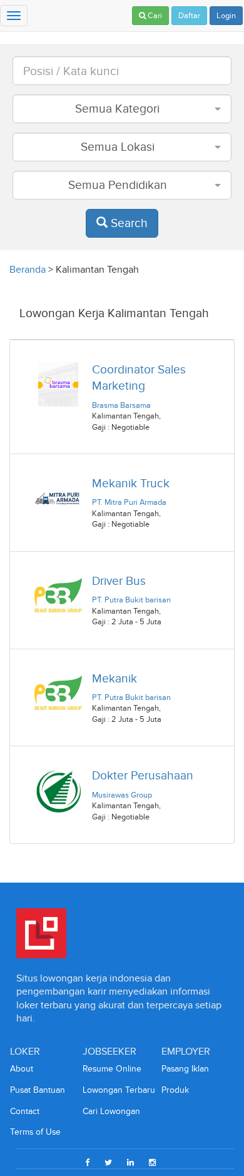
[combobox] (122, 108)
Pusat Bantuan (37, 1090)
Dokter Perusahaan (142, 775)
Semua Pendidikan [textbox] (117, 184)
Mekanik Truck (131, 483)
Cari (154, 15)
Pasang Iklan (185, 1068)
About (21, 1068)
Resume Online (112, 1068)
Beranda (27, 269)
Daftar (189, 15)
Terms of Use (35, 1132)
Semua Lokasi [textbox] (118, 146)
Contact (24, 1111)
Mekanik (114, 678)
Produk (175, 1090)
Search (128, 223)
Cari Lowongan (111, 1111)
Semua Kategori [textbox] (117, 108)
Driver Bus (119, 580)
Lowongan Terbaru (119, 1090)
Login (226, 15)
